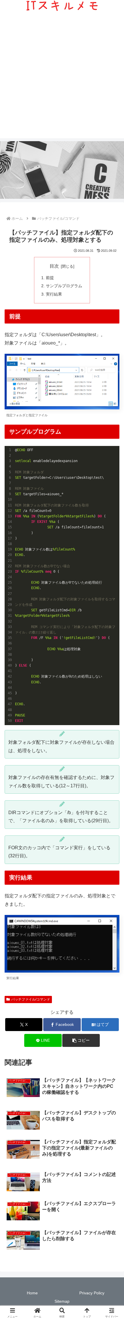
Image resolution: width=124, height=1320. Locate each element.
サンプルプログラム (64, 285)
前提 (50, 277)
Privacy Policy (91, 1293)
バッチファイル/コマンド (30, 999)
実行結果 (54, 294)
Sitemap (62, 1301)
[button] (80, 1040)
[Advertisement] (62, 76)
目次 (54, 266)
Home (32, 1293)
